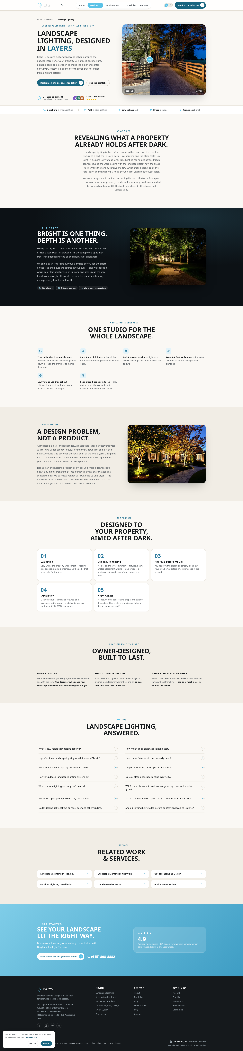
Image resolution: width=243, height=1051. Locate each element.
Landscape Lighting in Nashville (114, 873)
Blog (136, 1001)
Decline (32, 1043)
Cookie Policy (31, 1037)
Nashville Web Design (176, 1045)
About (82, 5)
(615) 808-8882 (44, 1008)
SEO (189, 1045)
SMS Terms (108, 1043)
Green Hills (178, 1009)
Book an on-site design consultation (58, 82)
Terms (86, 1043)
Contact (144, 5)
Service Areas (112, 5)
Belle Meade (178, 1005)
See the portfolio (98, 82)
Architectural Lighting (106, 997)
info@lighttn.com (60, 1008)
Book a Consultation (188, 5)
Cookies (79, 1043)
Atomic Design (200, 1045)
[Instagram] (46, 1025)
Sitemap (117, 1043)
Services (94, 5)
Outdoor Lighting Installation (56, 884)
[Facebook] (39, 1025)
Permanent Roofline (105, 1001)
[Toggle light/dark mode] (168, 5)
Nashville (177, 993)
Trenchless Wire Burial (109, 884)
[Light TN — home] (50, 5)
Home (39, 19)
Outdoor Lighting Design (167, 873)
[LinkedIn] (58, 1025)
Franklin (177, 997)
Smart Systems (103, 1009)
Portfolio (131, 5)
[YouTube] (52, 1025)
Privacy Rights (96, 1043)
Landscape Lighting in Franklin (57, 873)
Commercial (101, 1014)
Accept (46, 1043)
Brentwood (178, 1001)
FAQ (136, 1009)
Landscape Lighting (105, 993)
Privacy (72, 1043)
